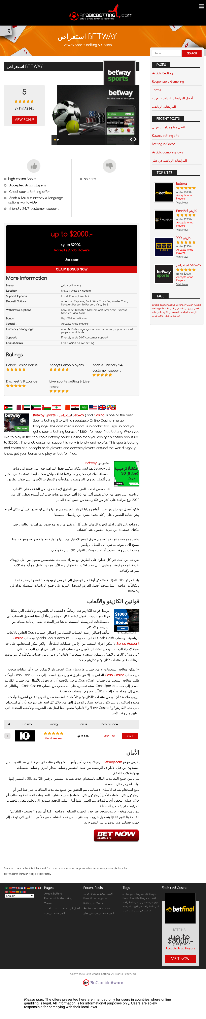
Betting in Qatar (163, 144)
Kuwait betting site (165, 136)
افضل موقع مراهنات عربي (168, 127)
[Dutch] (14, 887)
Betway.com (113, 762)
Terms (156, 90)
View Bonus (24, 120)
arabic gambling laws (163, 304)
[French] (25, 887)
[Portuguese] (10, 891)
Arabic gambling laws (167, 152)
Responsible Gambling (168, 81)
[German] (28, 887)
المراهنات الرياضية (164, 107)
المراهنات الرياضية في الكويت (175, 312)
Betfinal (180, 930)
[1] (55, 140)
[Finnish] (21, 887)
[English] (18, 887)
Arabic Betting (162, 73)
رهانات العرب (158, 315)
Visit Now (180, 958)
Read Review (53, 738)
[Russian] (14, 891)
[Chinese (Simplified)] (10, 887)
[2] (58, 140)
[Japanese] (39, 887)
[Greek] (32, 887)
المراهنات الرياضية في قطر (169, 160)
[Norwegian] (7, 891)
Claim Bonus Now (72, 269)
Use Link (109, 736)
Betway (91, 463)
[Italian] (36, 887)
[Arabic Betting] (101, 20)
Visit (130, 736)
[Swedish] (21, 891)
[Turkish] (25, 891)
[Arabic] (7, 887)
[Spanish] (18, 891)
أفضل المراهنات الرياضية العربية (172, 98)
